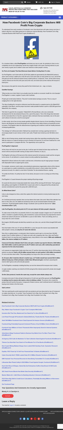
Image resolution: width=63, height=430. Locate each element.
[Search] (22, 2)
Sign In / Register (55, 2)
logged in (12, 405)
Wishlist (29, 2)
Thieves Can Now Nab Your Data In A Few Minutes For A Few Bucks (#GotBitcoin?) (27, 342)
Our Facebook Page (8, 384)
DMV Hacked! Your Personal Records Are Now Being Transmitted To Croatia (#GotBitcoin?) (30, 358)
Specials (5, 411)
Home (41, 411)
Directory (16, 411)
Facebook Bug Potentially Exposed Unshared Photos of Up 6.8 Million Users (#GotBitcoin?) (30, 324)
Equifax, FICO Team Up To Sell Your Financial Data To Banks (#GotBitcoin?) (25, 351)
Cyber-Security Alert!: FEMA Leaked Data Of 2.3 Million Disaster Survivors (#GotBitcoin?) (29, 355)
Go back (7, 396)
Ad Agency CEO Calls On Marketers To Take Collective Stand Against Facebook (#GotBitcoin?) (31, 338)
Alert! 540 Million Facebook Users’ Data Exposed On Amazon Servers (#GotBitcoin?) (28, 320)
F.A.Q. (25, 411)
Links (22, 411)
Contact (36, 411)
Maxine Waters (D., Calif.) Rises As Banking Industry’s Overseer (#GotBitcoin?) (26, 375)
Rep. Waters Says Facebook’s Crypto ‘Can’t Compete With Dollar (22, 309)
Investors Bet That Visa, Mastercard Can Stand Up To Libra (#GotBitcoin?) (25, 313)
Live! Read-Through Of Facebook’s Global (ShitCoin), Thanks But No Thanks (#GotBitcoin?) (30, 317)
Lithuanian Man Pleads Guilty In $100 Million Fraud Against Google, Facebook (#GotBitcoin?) (30, 362)
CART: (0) (40, 2)
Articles (30, 411)
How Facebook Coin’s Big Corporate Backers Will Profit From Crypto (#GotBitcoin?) (28, 306)
